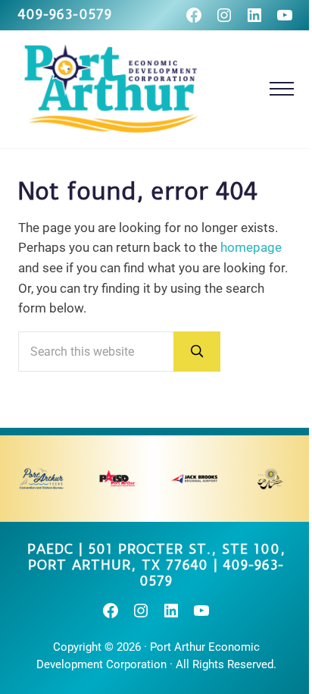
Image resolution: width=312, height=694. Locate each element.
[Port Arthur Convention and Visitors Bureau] (41, 478)
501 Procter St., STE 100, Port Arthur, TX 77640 (156, 557)
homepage (251, 247)
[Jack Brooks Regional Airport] (194, 478)
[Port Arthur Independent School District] (118, 478)
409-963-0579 (65, 14)
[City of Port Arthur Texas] (271, 478)
